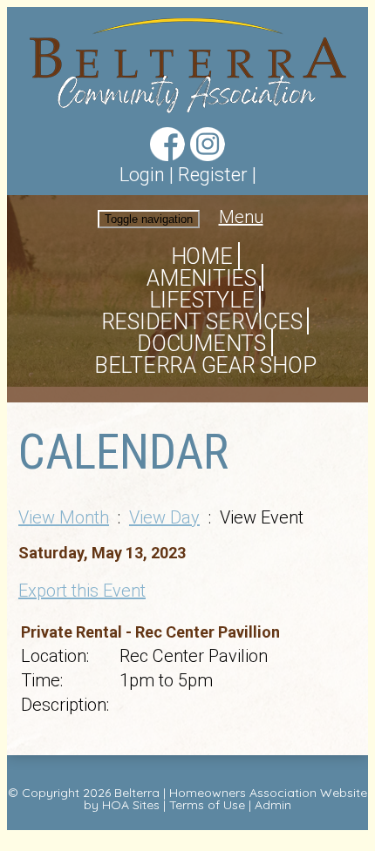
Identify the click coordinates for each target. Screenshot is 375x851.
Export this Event (82, 590)
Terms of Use (207, 805)
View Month (63, 517)
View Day (164, 517)
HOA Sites (131, 805)
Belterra (137, 792)
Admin (273, 805)
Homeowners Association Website (268, 792)
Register (213, 175)
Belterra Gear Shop (205, 365)
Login (142, 175)
